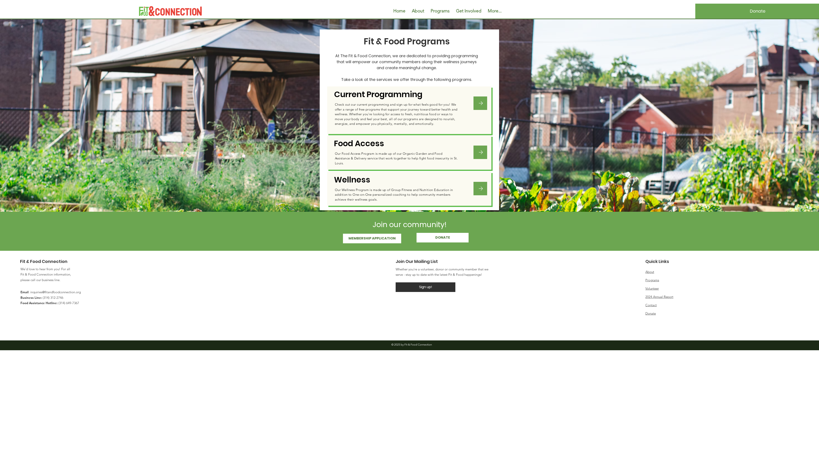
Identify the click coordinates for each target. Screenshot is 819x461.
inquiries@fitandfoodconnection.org (55, 292)
